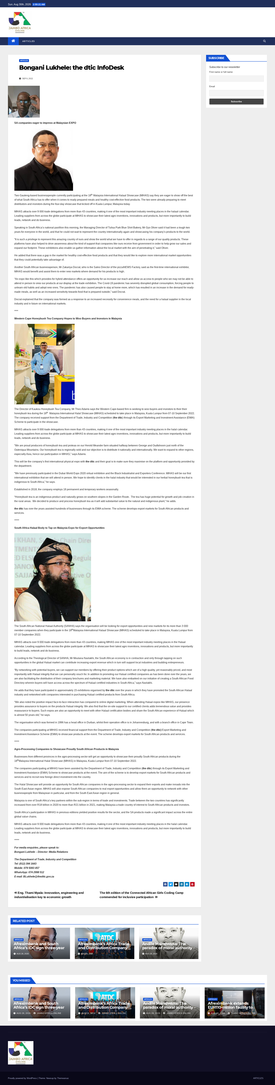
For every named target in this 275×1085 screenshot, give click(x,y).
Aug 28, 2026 (24, 1013)
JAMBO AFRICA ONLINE (48, 1013)
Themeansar (62, 1078)
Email (212, 86)
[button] (264, 41)
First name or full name (221, 72)
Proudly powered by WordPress (23, 1078)
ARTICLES (28, 41)
